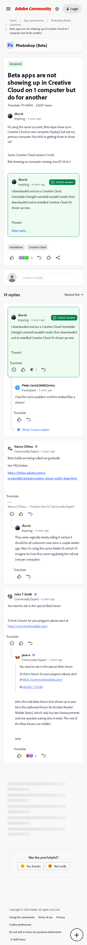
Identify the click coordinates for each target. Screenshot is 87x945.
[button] (8, 10)
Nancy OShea (23, 446)
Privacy (60, 917)
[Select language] (57, 8)
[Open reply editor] (43, 277)
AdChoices (19, 939)
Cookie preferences (20, 924)
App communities (34, 20)
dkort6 (18, 114)
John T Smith (23, 594)
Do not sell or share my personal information (35, 932)
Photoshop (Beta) (61, 20)
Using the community (22, 917)
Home (13, 20)
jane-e (26, 655)
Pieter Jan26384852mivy (38, 385)
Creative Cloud (37, 247)
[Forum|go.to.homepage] (33, 8)
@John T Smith (33, 687)
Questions (15, 24)
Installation (16, 247)
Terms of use (45, 917)
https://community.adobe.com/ (28, 626)
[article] (43, 342)
